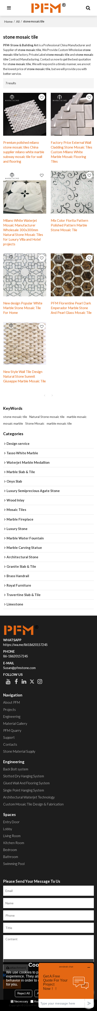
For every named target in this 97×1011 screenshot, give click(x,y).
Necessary (21, 1001)
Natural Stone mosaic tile (47, 417)
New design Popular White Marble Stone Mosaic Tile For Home (22, 308)
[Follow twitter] (32, 681)
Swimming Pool (14, 864)
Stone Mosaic (34, 423)
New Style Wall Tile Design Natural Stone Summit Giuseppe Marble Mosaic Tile (24, 376)
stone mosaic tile (15, 417)
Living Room (12, 836)
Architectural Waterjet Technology (29, 797)
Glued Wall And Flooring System (26, 783)
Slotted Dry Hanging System (23, 776)
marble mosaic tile (59, 423)
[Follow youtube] (8, 681)
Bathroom (10, 857)
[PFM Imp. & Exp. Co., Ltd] (48, 7)
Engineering (11, 716)
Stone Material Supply (19, 751)
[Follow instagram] (40, 681)
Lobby (7, 829)
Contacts (10, 744)
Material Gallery (15, 723)
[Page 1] (44, 395)
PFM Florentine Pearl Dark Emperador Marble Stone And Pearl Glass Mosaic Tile (71, 308)
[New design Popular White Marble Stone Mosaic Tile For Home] (24, 274)
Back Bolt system (15, 769)
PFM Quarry (12, 730)
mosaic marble (13, 423)
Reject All (23, 993)
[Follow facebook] (16, 681)
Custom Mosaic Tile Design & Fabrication (33, 804)
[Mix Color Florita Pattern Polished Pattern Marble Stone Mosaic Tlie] (72, 192)
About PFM (11, 702)
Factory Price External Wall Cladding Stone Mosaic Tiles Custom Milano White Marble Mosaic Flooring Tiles (71, 151)
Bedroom (10, 850)
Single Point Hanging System (23, 790)
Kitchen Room (13, 843)
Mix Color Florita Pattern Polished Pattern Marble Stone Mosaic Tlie (69, 225)
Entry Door (11, 822)
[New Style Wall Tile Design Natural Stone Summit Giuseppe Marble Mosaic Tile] (24, 343)
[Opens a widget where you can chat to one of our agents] (66, 985)
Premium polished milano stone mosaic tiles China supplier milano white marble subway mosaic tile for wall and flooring (23, 151)
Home (8, 21)
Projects (9, 709)
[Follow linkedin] (24, 681)
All (18, 21)
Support (9, 737)
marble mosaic (77, 417)
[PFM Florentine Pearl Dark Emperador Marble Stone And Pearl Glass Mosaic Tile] (72, 274)
